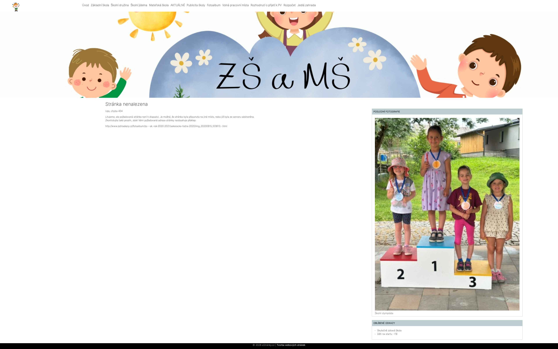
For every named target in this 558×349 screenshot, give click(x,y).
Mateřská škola (159, 5)
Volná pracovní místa (235, 5)
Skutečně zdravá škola (389, 330)
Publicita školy (196, 5)
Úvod (85, 5)
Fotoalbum (213, 5)
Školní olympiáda (384, 313)
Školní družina (120, 5)
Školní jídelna (139, 5)
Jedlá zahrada (306, 5)
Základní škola (100, 5)
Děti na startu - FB (387, 333)
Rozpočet (290, 5)
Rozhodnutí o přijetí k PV (266, 5)
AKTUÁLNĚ (178, 5)
